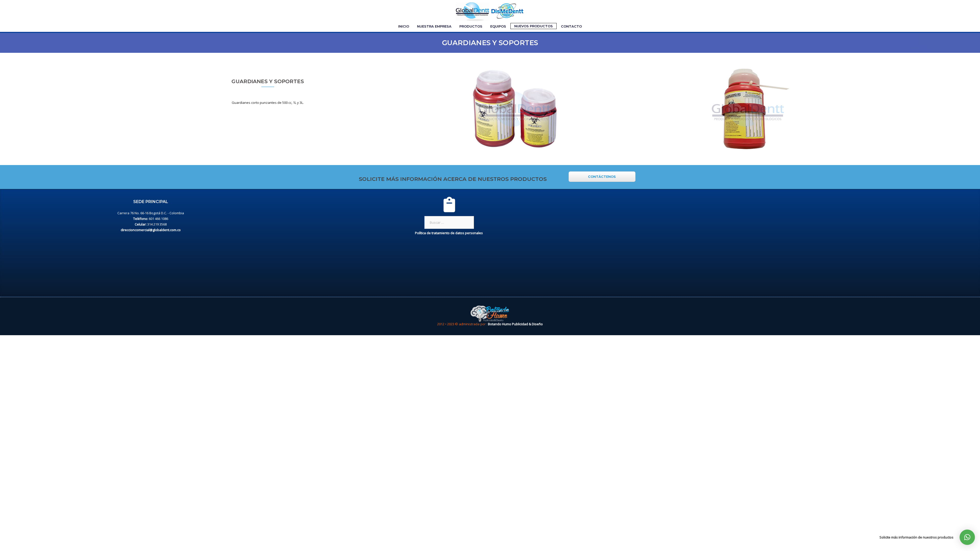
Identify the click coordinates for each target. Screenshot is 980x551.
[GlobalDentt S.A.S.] (490, 11)
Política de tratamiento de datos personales (449, 233)
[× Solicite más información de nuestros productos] (967, 537)
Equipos (498, 26)
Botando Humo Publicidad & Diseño (515, 324)
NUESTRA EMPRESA (434, 26)
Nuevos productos (533, 26)
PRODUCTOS (470, 26)
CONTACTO (571, 26)
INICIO (403, 26)
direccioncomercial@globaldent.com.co (151, 230)
